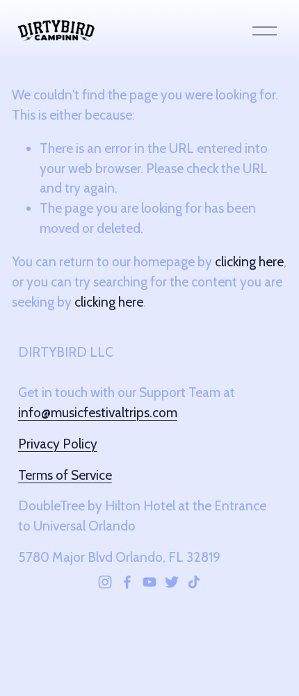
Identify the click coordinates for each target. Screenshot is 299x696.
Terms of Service (65, 475)
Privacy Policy (57, 443)
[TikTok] (194, 582)
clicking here (249, 261)
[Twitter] (172, 582)
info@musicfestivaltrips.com (97, 412)
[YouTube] (149, 582)
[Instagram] (105, 582)
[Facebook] (127, 582)
